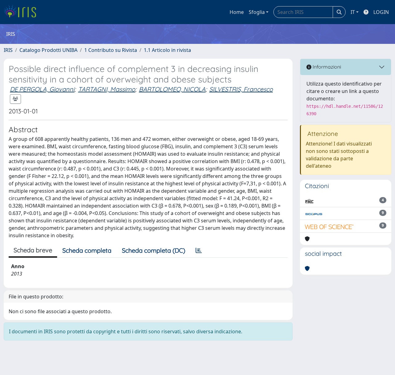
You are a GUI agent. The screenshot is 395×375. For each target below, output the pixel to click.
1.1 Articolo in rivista (167, 50)
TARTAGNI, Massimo (106, 89)
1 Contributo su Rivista (110, 50)
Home (237, 12)
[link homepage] (22, 12)
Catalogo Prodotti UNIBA (48, 50)
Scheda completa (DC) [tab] (153, 250)
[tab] (198, 250)
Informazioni (326, 67)
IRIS (8, 50)
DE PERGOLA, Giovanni (42, 89)
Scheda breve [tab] (33, 250)
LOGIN (381, 12)
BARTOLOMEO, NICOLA (172, 89)
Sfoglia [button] (257, 12)
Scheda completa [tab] (86, 250)
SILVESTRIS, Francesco (241, 89)
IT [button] (353, 12)
